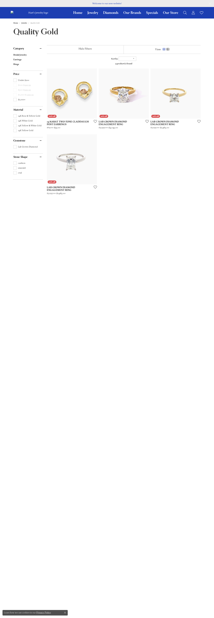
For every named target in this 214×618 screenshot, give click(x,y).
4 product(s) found (123, 63)
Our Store (170, 12)
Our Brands (132, 12)
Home (77, 12)
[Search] (185, 12)
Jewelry (92, 12)
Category (18, 48)
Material (18, 109)
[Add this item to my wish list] (94, 121)
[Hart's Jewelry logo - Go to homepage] (37, 13)
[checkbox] (21, 80)
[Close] (210, 4)
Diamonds (110, 12)
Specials (152, 12)
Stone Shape (20, 157)
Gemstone (19, 140)
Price (16, 74)
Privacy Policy (43, 612)
